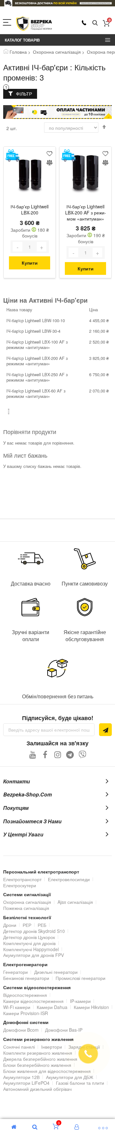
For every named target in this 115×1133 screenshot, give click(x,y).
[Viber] (83, 754)
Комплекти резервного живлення (37, 1053)
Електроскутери (19, 885)
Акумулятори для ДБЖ (69, 1077)
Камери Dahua (52, 1007)
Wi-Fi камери (16, 1007)
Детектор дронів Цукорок (29, 937)
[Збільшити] (41, 247)
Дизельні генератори (56, 972)
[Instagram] (58, 754)
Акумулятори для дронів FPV (33, 955)
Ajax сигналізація (75, 902)
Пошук (95, 23)
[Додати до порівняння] (49, 163)
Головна (18, 52)
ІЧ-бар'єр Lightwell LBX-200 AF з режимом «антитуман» (85, 213)
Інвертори (51, 1047)
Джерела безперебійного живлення (40, 1059)
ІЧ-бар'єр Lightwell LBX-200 (30, 210)
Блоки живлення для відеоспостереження (47, 1071)
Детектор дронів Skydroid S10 (34, 931)
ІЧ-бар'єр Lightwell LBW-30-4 (33, 331)
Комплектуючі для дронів (29, 943)
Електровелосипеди (69, 879)
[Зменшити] (17, 247)
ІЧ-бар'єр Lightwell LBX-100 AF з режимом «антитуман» (37, 345)
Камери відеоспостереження (33, 1001)
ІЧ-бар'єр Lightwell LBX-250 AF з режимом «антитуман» (37, 377)
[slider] (57, 3)
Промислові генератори (80, 978)
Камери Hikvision (91, 1007)
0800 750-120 (84, 22)
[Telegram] (70, 754)
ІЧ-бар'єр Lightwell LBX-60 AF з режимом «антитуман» (35, 394)
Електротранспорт (22, 879)
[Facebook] (45, 754)
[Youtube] (33, 754)
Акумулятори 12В (21, 1077)
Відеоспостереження (25, 995)
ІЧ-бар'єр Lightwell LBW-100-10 (35, 320)
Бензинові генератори (26, 978)
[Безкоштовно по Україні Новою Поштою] (12, 155)
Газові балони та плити (80, 1083)
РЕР (27, 925)
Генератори (15, 972)
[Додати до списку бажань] (49, 153)
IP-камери (80, 1001)
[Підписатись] (105, 729)
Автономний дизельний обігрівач (37, 1089)
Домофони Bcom (21, 1030)
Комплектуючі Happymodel (31, 949)
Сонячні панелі (19, 1047)
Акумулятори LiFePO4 (26, 1083)
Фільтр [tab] (24, 93)
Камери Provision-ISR (25, 1013)
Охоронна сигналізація (57, 52)
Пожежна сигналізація (26, 908)
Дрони (9, 925)
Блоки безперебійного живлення (37, 1065)
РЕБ (42, 925)
